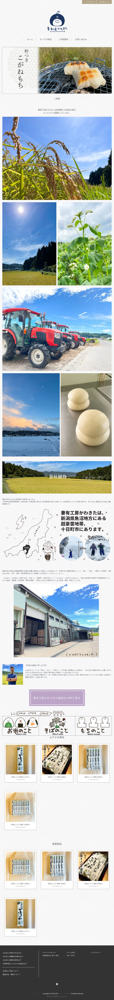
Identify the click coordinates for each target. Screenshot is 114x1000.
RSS (68, 955)
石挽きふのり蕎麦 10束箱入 (20, 824)
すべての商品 (46, 39)
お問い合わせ (81, 39)
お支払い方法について (10, 971)
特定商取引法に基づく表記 (51, 955)
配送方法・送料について (11, 974)
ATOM (72, 955)
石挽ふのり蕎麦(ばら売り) (20, 777)
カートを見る (71, 952)
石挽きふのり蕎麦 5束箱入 (93, 777)
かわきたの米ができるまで (12, 953)
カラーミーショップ (37, 993)
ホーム (30, 39)
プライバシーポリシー (49, 952)
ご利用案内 (63, 39)
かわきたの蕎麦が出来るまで (13, 956)
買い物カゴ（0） (105, 2)
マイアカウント (90, 2)
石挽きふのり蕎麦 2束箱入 (57, 777)
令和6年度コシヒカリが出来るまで (15, 964)
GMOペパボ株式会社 (64, 993)
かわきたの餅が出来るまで (12, 960)
